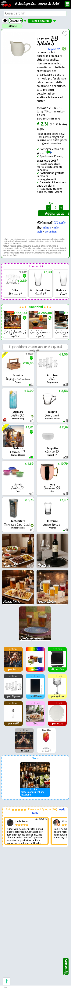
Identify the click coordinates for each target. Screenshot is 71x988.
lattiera (47, 228)
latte (56, 228)
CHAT (66, 964)
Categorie (16, 20)
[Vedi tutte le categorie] (5, 20)
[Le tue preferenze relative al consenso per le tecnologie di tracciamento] (6, 981)
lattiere (12, 25)
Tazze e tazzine (39, 20)
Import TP (54, 49)
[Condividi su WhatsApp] (64, 49)
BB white (60, 222)
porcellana (51, 232)
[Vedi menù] (67, 4)
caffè (39, 232)
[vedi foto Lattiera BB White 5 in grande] (19, 33)
